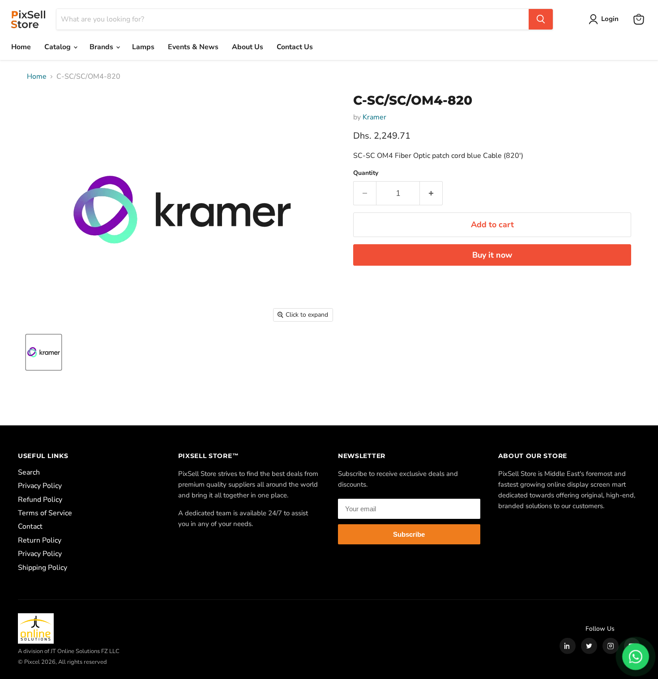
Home (21, 47)
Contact (30, 526)
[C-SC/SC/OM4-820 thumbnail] (43, 352)
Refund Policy (40, 500)
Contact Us (295, 47)
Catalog (58, 47)
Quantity (365, 173)
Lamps (143, 47)
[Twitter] (589, 646)
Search (29, 472)
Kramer (374, 117)
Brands (102, 47)
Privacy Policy (40, 486)
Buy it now (492, 255)
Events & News (193, 47)
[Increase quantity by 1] (431, 193)
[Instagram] (610, 646)
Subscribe (409, 534)
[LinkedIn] (568, 646)
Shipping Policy (42, 568)
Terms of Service (45, 513)
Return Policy (39, 540)
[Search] (541, 19)
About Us (247, 47)
